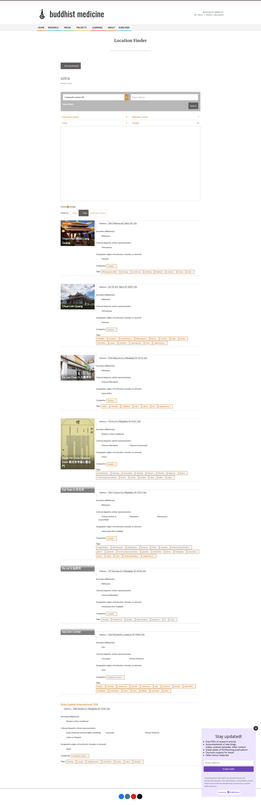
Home (63, 83)
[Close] (256, 728)
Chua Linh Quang (72, 306)
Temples (165, 123)
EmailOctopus (234, 792)
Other (94, 123)
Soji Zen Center (71, 631)
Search (193, 105)
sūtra (69, 83)
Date (74, 213)
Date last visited (97, 213)
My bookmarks (71, 65)
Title (84, 213)
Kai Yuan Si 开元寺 (73, 489)
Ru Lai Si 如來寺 (71, 568)
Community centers (94, 117)
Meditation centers (165, 117)
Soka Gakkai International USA (79, 704)
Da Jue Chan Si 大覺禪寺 (76, 377)
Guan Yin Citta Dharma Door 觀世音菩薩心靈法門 (76, 462)
